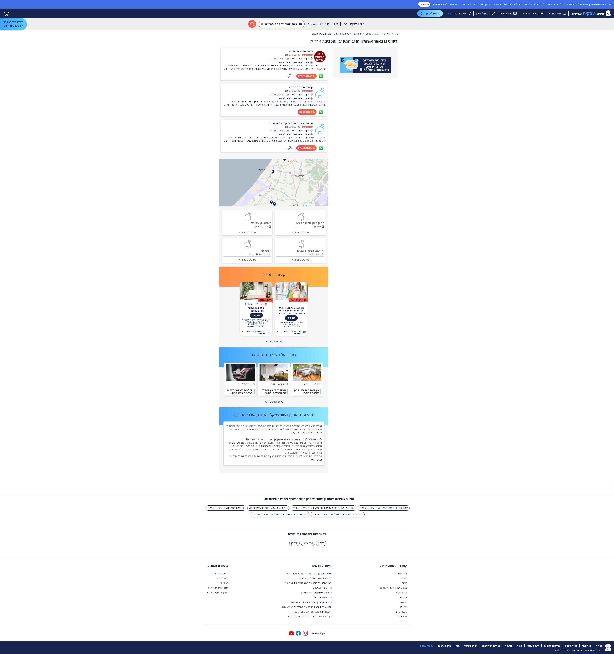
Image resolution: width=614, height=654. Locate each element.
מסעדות (403, 602)
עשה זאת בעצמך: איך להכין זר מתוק (315, 578)
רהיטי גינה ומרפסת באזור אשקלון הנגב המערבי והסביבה (337, 514)
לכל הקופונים (275, 341)
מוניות (404, 582)
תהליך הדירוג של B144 (217, 592)
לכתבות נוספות (275, 401)
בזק (458, 645)
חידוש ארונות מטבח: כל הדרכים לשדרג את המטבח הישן (307, 606)
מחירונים (224, 582)
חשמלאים (402, 573)
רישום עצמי (533, 645)
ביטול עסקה (426, 645)
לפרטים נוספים (440, 4)
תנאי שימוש (571, 645)
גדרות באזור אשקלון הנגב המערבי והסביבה (268, 507)
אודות (599, 645)
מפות (519, 645)
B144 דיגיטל (470, 645)
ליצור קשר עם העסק (291, 324)
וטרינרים (403, 606)
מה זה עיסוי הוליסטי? (322, 587)
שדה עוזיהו (308, 543)
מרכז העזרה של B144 (218, 587)
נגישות (508, 645)
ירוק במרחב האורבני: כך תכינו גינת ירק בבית (312, 611)
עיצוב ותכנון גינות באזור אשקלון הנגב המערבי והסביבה (384, 507)
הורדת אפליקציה (491, 645)
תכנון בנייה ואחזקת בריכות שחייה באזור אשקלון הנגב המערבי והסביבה (323, 507)
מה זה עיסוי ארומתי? (323, 597)
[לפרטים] (365, 65)
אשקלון (294, 543)
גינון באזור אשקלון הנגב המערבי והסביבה (226, 507)
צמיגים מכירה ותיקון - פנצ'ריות (393, 587)
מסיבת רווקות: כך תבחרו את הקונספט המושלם (311, 602)
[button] (311, 58)
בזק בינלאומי (444, 645)
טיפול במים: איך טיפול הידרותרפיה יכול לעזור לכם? (309, 573)
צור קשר (586, 645)
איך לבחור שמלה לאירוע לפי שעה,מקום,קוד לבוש (310, 616)
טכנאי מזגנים (401, 592)
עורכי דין (403, 597)
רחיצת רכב (402, 616)
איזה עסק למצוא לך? (322, 24)
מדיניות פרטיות (552, 645)
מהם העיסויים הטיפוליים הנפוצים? (316, 592)
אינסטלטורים (401, 611)
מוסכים (404, 578)
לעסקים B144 (221, 573)
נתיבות (321, 543)
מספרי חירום (222, 578)
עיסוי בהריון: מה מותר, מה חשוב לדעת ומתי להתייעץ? (308, 582)
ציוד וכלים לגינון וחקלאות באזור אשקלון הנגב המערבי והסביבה (280, 514)
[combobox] (282, 24)
